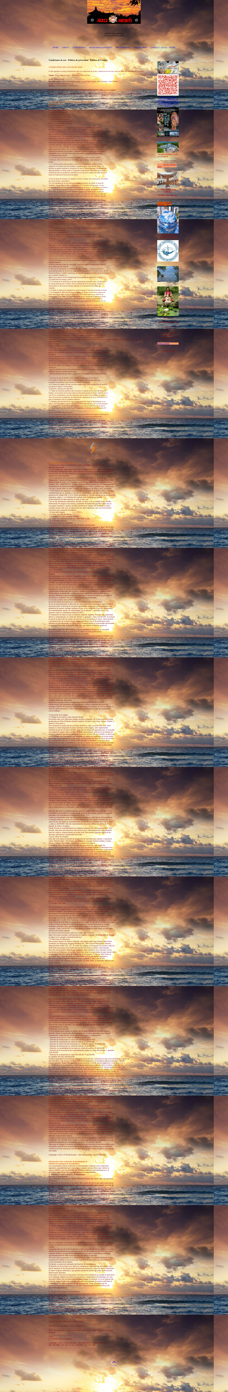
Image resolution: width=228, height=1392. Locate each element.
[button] (114, 1362)
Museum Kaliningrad (100, 48)
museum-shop (123, 48)
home (55, 48)
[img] (114, 12)
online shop (140, 48)
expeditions (79, 48)
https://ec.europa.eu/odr (108, 90)
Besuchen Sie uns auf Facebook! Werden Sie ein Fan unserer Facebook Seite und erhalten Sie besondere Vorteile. (168, 101)
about (65, 48)
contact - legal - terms (162, 48)
